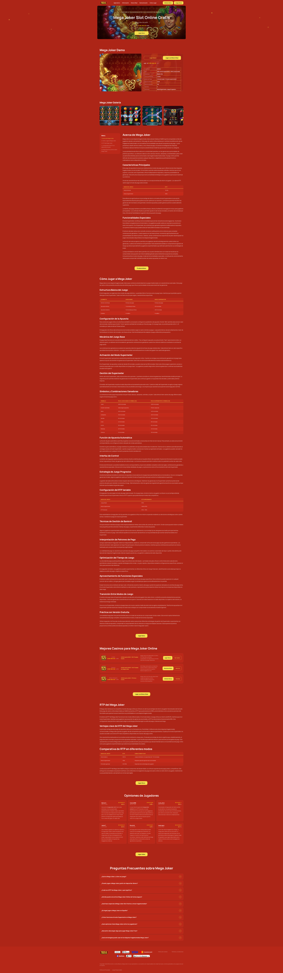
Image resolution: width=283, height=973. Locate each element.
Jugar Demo (152, 58)
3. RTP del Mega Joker (106, 143)
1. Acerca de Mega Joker (107, 138)
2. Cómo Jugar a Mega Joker (108, 141)
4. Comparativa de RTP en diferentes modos (108, 146)
